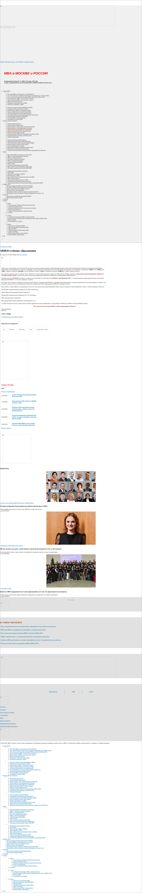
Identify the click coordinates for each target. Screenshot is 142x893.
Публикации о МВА (5, 246)
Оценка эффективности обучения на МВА (22, 766)
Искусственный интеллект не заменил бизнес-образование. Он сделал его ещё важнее (28, 626)
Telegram (11, 329)
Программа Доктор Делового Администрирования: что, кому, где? (25, 848)
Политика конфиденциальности (9, 726)
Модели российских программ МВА (23, 882)
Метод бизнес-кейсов (16, 833)
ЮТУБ (91, 691)
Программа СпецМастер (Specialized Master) (19, 851)
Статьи (12, 870)
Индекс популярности (19, 864)
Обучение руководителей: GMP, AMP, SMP (22, 823)
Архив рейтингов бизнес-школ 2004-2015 (21, 796)
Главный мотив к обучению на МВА (20, 763)
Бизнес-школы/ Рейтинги (10, 775)
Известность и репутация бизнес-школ (20, 803)
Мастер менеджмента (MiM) (14, 852)
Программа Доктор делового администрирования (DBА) (23, 846)
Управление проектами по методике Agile (21, 836)
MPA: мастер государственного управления (22, 821)
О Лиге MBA (4, 715)
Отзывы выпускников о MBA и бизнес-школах (26, 871)
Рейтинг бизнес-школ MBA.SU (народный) (22, 784)
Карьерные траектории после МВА (20, 757)
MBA (4, 806)
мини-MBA (13, 827)
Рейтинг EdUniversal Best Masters (19, 794)
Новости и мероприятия (8, 391)
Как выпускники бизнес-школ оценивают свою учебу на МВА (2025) (32, 873)
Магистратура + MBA (16, 830)
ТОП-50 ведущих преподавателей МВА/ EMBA (23, 797)
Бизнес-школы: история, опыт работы (20, 799)
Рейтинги (31, 503)
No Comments (23, 254)
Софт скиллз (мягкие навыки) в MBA (20, 834)
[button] (6, 428)
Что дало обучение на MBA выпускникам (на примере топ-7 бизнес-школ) (31, 750)
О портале (3, 709)
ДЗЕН (73, 691)
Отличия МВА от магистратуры (19, 772)
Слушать (12, 867)
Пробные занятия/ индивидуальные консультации (27, 862)
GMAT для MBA (18, 886)
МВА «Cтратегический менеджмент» (20, 811)
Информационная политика (8, 723)
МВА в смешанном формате (18, 815)
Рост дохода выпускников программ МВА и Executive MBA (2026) (22, 633)
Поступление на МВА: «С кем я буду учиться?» (23, 753)
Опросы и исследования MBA (8, 503)
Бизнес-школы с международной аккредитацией (23, 781)
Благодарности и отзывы (7, 712)
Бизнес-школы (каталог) (16, 778)
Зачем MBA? (6, 746)
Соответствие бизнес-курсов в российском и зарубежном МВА (27, 837)
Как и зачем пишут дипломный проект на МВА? (23, 831)
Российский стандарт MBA (17, 774)
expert (3, 254)
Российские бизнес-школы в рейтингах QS (22, 790)
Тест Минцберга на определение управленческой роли (25, 769)
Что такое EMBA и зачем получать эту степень (20, 842)
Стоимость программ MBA (17, 817)
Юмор (1, 718)
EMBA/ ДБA (6, 839)
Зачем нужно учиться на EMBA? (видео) (18, 843)
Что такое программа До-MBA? (19, 828)
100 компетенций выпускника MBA (20, 771)
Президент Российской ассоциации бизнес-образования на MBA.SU (29, 805)
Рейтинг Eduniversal (15, 791)
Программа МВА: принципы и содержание (22, 809)
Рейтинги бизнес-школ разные (18, 787)
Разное (5, 855)
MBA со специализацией (17, 812)
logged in (10, 317)
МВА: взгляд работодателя (17, 756)
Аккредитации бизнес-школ (18, 780)
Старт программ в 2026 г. (20, 861)
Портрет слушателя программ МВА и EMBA (22, 762)
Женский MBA (17, 883)
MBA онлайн (13, 818)
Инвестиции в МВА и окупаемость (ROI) (21, 765)
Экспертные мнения (17, 545)
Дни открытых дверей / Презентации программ (26, 860)
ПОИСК (5, 854)
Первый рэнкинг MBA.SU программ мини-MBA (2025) (25, 789)
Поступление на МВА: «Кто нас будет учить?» (23, 755)
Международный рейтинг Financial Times (21, 786)
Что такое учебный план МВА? (18, 814)
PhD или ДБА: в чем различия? (15, 845)
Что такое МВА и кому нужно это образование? (23, 749)
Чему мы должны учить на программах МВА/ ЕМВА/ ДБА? (20, 643)
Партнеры (3, 707)
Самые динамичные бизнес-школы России (25, 865)
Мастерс (5, 849)
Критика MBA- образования (21, 889)
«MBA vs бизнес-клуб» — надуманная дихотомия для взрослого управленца (25, 636)
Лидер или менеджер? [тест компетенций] (22, 768)
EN (4, 891)
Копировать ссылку (42, 329)
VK (4, 329)
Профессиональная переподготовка (20, 826)
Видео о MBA (17, 874)
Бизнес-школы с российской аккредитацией (22, 783)
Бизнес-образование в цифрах (18, 800)
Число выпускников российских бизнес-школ (23, 802)
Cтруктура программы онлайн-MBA (20, 820)
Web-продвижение (5, 720)
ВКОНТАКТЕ (53, 691)
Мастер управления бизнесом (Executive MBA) (20, 840)
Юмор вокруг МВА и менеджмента (23, 888)
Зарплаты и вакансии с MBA (18, 759)
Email (30, 329)
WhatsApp (22, 329)
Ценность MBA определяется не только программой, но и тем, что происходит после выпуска (31, 640)
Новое (11, 858)
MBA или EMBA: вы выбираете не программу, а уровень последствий (23, 630)
